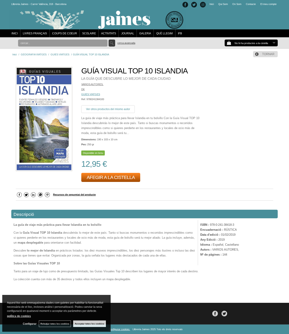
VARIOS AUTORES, (92, 84)
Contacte (251, 4)
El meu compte (268, 4)
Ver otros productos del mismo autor (108, 109)
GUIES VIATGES (90, 94)
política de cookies (19, 316)
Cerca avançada (126, 43)
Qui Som (223, 4)
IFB (180, 33)
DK (83, 89)
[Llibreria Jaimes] (97, 27)
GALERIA (145, 33)
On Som (236, 4)
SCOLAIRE (89, 33)
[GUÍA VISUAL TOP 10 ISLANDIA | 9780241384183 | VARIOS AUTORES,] (44, 119)
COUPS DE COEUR (64, 33)
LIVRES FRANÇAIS (35, 33)
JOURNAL (127, 33)
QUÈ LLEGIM (164, 33)
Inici (212, 4)
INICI (15, 33)
